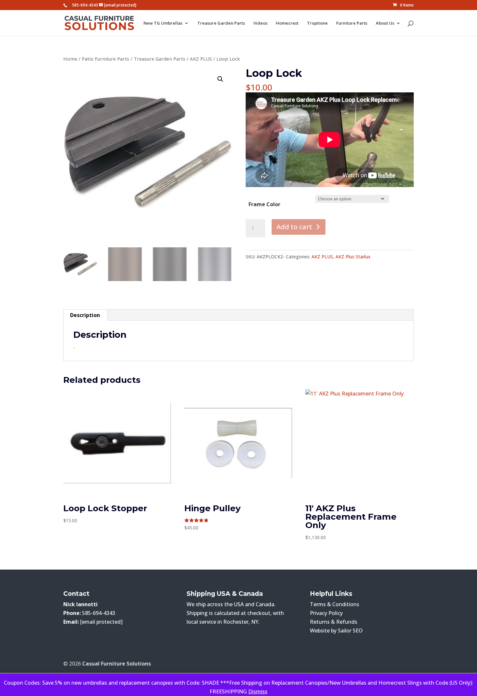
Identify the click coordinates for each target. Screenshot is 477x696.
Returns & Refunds (333, 621)
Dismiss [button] (257, 691)
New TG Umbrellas (162, 23)
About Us (385, 23)
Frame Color (264, 204)
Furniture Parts (351, 23)
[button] (220, 79)
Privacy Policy (326, 613)
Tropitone (317, 23)
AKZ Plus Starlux (353, 257)
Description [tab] (85, 315)
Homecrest (287, 23)
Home (70, 58)
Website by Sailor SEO (336, 630)
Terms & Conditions (334, 604)
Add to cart (294, 226)
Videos (260, 23)
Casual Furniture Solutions (116, 663)
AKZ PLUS (201, 58)
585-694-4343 (85, 5)
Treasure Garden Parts (221, 23)
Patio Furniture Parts (105, 58)
